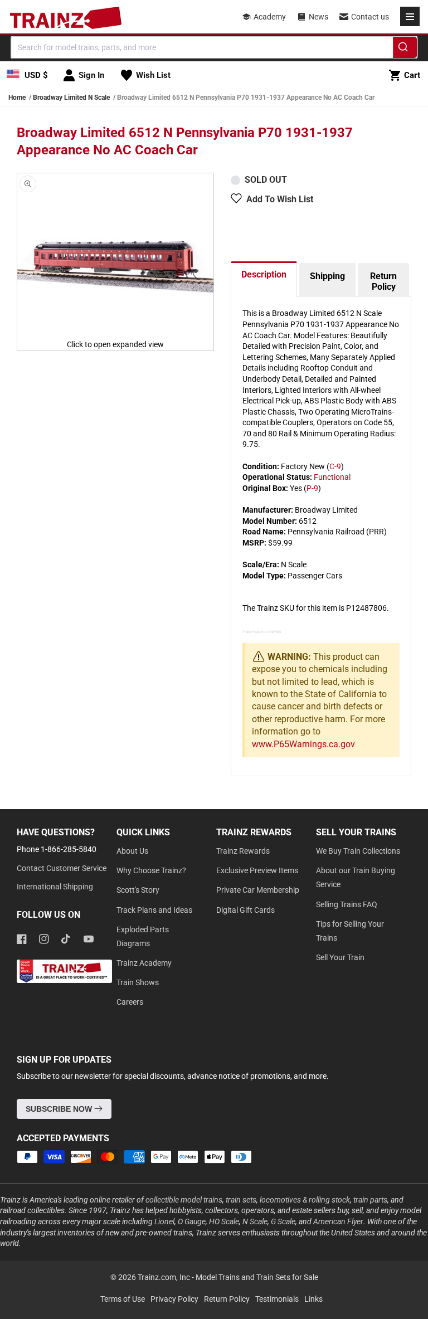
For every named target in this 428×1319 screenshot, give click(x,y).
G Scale (283, 1221)
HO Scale (224, 1221)
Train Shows (137, 982)
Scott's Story (137, 889)
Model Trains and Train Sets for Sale (257, 1277)
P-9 (312, 488)
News (318, 16)
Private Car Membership (257, 889)
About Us (132, 850)
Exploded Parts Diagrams (142, 936)
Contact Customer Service (61, 868)
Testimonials (277, 1298)
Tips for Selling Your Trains (350, 930)
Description (263, 274)
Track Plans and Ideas (154, 910)
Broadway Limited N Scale (71, 97)
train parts (370, 1199)
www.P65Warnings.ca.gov (303, 744)
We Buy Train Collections (358, 850)
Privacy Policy (174, 1298)
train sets (241, 1199)
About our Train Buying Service (355, 877)
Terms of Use (122, 1298)
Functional (332, 477)
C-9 (335, 466)
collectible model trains (183, 1199)
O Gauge (192, 1221)
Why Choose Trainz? (151, 870)
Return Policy (383, 281)
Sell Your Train (340, 957)
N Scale (255, 1221)
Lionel (164, 1221)
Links (313, 1298)
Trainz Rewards (243, 850)
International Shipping (55, 886)
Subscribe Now (60, 1108)
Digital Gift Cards (245, 910)
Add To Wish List (279, 199)
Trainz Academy (144, 962)
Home (17, 97)
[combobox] (214, 47)
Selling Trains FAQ (346, 904)
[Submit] (405, 49)
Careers (129, 1001)
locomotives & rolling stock (305, 1199)
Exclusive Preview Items (257, 870)
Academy (270, 16)
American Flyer (338, 1221)
